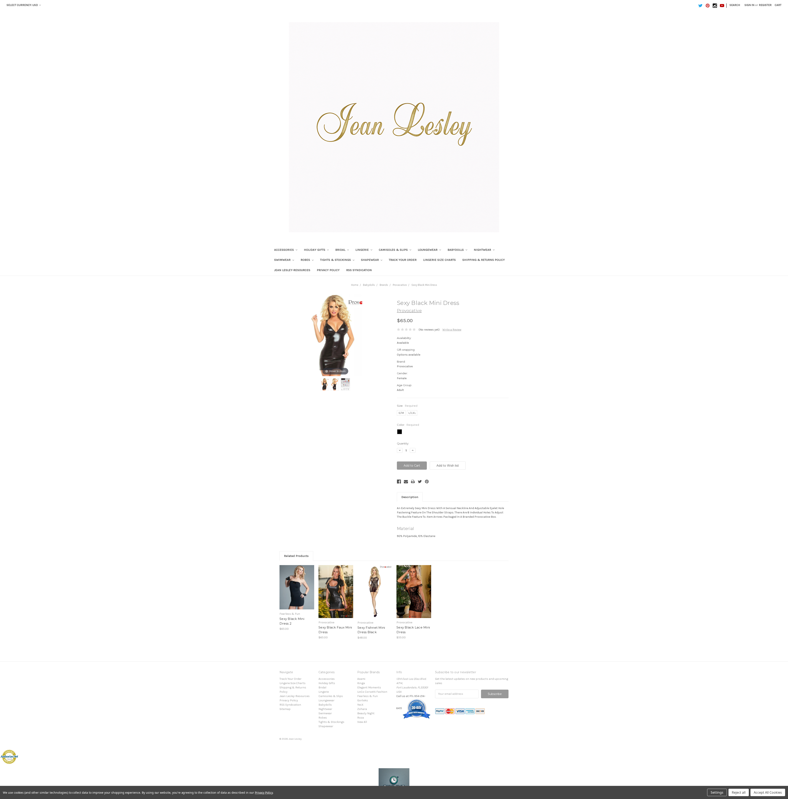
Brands (384, 284)
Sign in (749, 5)
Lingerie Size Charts (439, 260)
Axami (361, 679)
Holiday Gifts (315, 250)
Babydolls (456, 250)
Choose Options (297, 591)
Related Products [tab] (296, 556)
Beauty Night (366, 713)
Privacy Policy (328, 270)
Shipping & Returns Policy (483, 260)
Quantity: (403, 443)
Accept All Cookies (768, 792)
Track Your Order (403, 260)
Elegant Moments (369, 687)
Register (765, 5)
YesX (360, 704)
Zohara (362, 709)
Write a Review (451, 329)
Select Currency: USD (23, 5)
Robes (306, 260)
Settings (717, 792)
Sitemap (285, 709)
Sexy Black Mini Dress (424, 284)
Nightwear (483, 250)
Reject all (739, 792)
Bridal (340, 250)
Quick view (297, 583)
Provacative (400, 284)
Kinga (361, 683)
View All (362, 722)
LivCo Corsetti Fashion (372, 692)
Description (409, 497)
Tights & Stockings (336, 260)
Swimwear (282, 260)
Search (735, 5)
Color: (408, 424)
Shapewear (370, 260)
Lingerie (362, 250)
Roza (360, 717)
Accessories (284, 250)
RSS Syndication (359, 270)
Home (354, 284)
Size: (407, 405)
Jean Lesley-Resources (292, 270)
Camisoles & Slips (394, 250)
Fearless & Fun (367, 696)
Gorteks (362, 700)
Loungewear (428, 250)
